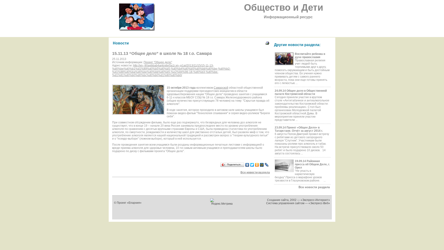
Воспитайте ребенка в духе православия (310, 55)
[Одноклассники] (257, 165)
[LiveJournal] (266, 165)
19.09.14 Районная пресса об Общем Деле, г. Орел (312, 164)
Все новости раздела (314, 187)
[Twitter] (252, 165)
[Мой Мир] (261, 165)
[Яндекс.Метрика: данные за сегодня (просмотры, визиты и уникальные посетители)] (222, 201)
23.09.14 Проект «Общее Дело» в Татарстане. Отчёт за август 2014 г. (299, 129)
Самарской (221, 87)
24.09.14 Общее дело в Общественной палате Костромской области (301, 92)
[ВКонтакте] (247, 165)
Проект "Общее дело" (158, 62)
